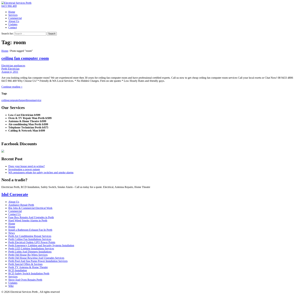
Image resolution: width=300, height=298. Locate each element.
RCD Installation (17, 270)
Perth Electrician (10, 68)
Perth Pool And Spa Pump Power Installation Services (38, 261)
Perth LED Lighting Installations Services (31, 248)
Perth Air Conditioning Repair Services (29, 236)
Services (13, 15)
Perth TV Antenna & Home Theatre (28, 267)
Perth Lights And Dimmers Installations (30, 251)
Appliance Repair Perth (21, 204)
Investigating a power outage (24, 169)
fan (20, 100)
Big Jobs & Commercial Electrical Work (30, 208)
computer (14, 100)
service (37, 100)
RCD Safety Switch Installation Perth (28, 273)
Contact (12, 27)
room (31, 100)
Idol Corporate (14, 194)
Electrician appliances (13, 65)
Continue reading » (11, 86)
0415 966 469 (9, 6)
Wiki (11, 285)
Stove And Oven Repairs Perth (25, 279)
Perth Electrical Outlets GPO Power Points (31, 242)
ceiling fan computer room (25, 58)
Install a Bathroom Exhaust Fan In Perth (30, 229)
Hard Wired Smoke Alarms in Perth (27, 220)
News (11, 232)
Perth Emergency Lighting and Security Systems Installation (41, 245)
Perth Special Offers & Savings (25, 264)
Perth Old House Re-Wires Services (28, 254)
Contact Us (14, 214)
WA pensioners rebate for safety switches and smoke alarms (40, 172)
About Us (13, 21)
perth (25, 100)
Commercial (15, 18)
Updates (12, 24)
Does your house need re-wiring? (26, 166)
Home (11, 11)
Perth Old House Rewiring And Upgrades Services (36, 257)
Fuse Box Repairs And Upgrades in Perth (31, 217)
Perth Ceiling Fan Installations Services (29, 239)
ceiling (5, 100)
